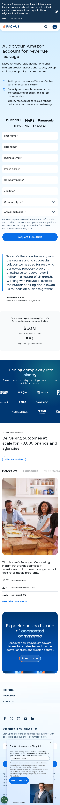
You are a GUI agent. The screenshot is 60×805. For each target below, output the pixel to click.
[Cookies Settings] (4, 800)
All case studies (14, 459)
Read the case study (14, 601)
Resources (9, 695)
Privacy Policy (15, 776)
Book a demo (30, 658)
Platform (8, 689)
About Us (8, 701)
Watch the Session (12, 18)
